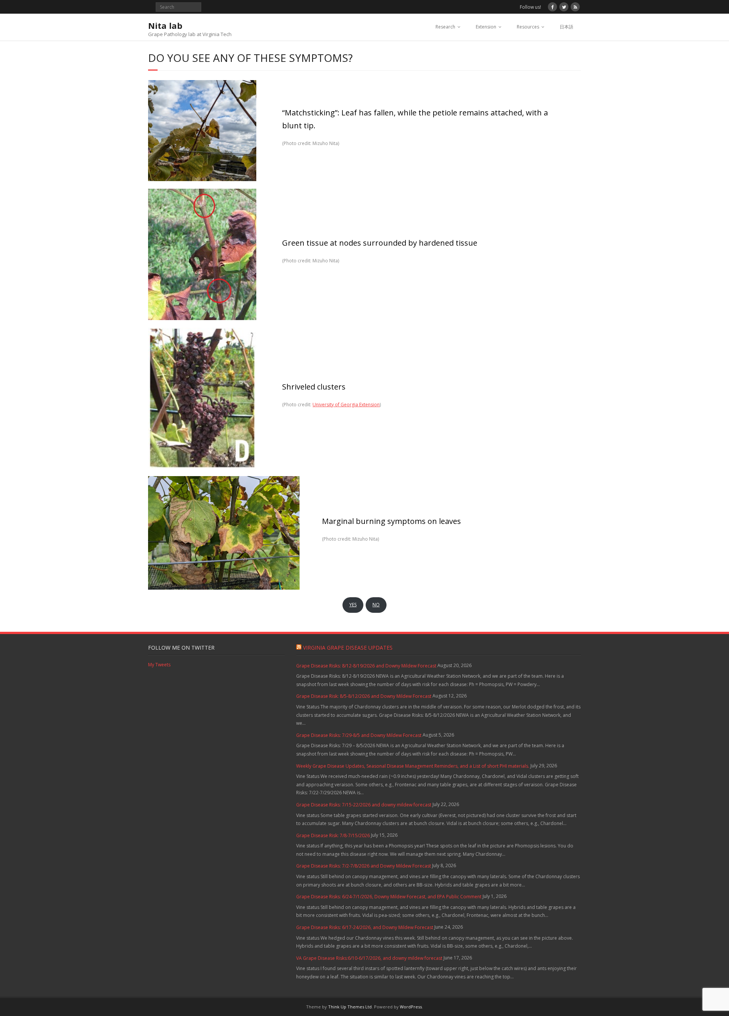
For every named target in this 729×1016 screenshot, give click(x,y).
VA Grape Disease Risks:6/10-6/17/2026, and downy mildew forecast (369, 958)
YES (353, 604)
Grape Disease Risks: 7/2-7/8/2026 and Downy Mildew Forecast (363, 866)
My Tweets (159, 664)
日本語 (566, 27)
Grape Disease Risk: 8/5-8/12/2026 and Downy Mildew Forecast (363, 696)
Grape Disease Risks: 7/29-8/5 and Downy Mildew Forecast (358, 735)
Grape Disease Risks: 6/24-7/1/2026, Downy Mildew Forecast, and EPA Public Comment (388, 896)
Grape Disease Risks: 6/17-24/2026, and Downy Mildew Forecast (364, 927)
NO (376, 604)
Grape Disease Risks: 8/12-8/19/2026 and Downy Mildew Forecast (366, 666)
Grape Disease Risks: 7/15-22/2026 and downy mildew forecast (363, 804)
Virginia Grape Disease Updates (348, 647)
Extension (486, 27)
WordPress (411, 1007)
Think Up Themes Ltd (350, 1007)
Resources (528, 27)
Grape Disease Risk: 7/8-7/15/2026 (333, 835)
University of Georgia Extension (346, 404)
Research (445, 27)
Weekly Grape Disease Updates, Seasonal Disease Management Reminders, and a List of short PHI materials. (412, 766)
